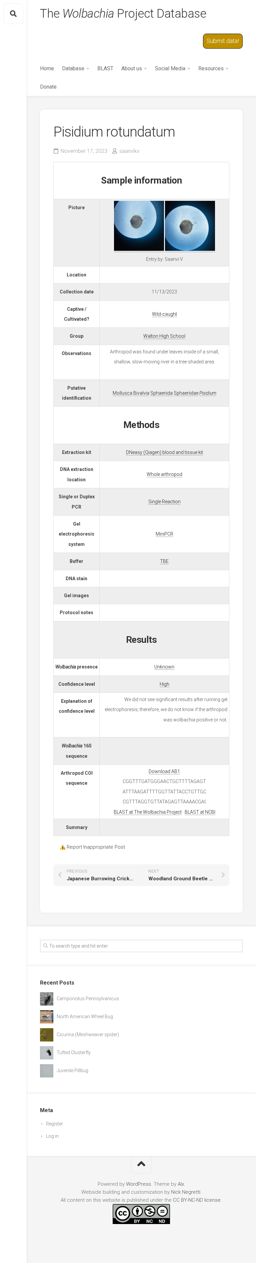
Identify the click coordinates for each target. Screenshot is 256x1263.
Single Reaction (164, 501)
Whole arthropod (164, 474)
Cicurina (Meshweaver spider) (88, 1034)
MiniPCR (164, 534)
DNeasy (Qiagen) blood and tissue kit (164, 452)
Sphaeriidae (186, 393)
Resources (211, 68)
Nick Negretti (185, 1192)
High (164, 684)
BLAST (105, 68)
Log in (52, 1136)
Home (47, 68)
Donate (48, 87)
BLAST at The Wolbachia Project (148, 812)
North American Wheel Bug (85, 1016)
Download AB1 (164, 771)
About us (131, 68)
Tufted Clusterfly (74, 1052)
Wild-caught (164, 314)
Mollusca (122, 393)
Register (54, 1123)
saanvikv (129, 151)
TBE (164, 561)
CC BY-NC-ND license (197, 1200)
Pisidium (207, 393)
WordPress (138, 1184)
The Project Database (123, 14)
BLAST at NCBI (200, 812)
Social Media (170, 68)
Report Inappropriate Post (96, 847)
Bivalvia (141, 393)
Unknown (164, 666)
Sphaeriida (161, 393)
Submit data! (223, 40)
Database (73, 68)
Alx (181, 1184)
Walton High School (164, 336)
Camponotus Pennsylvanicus (88, 998)
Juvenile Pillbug (72, 1070)
